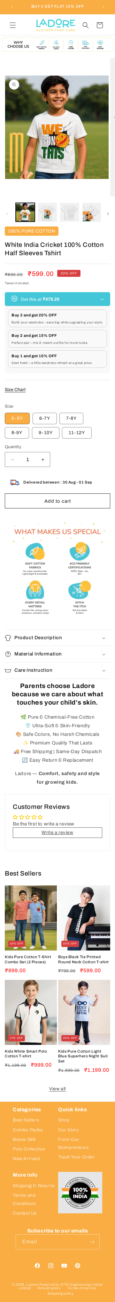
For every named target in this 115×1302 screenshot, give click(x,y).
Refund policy (49, 1288)
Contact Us (25, 1213)
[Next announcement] (103, 7)
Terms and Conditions (24, 1199)
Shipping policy (61, 1293)
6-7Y (44, 418)
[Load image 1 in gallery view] (25, 212)
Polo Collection (29, 1149)
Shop (63, 1120)
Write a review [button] (57, 832)
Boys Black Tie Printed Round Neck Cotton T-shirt (83, 959)
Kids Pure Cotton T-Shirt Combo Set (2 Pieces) (28, 959)
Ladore (32, 1284)
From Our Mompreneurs (73, 1143)
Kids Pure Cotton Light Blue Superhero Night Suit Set (83, 1056)
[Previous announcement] (12, 7)
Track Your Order (76, 1157)
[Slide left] (7, 214)
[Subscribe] (92, 1241)
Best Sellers (26, 1120)
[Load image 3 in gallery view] (69, 212)
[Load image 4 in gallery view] (92, 212)
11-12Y (77, 432)
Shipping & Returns (34, 1185)
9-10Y (46, 432)
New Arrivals (26, 1158)
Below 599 (24, 1139)
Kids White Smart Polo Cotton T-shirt (26, 1054)
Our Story (68, 1130)
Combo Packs (28, 1130)
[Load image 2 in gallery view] (47, 212)
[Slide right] (108, 214)
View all (57, 1088)
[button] (13, 25)
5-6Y (17, 418)
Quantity (13, 447)
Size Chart (15, 389)
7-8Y (71, 418)
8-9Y (17, 432)
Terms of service (81, 1288)
